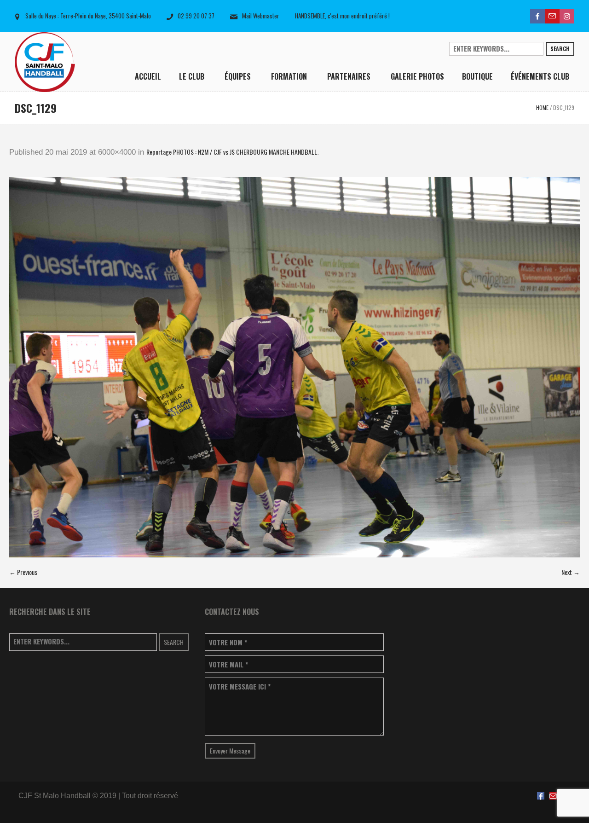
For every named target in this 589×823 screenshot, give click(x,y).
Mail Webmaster (260, 15)
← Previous (23, 572)
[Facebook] (537, 16)
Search (560, 48)
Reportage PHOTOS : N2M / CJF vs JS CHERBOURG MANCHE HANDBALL (231, 151)
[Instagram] (567, 16)
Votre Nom (228, 642)
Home (542, 107)
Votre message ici (240, 686)
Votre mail (228, 664)
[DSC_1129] (294, 367)
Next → (570, 572)
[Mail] (552, 16)
